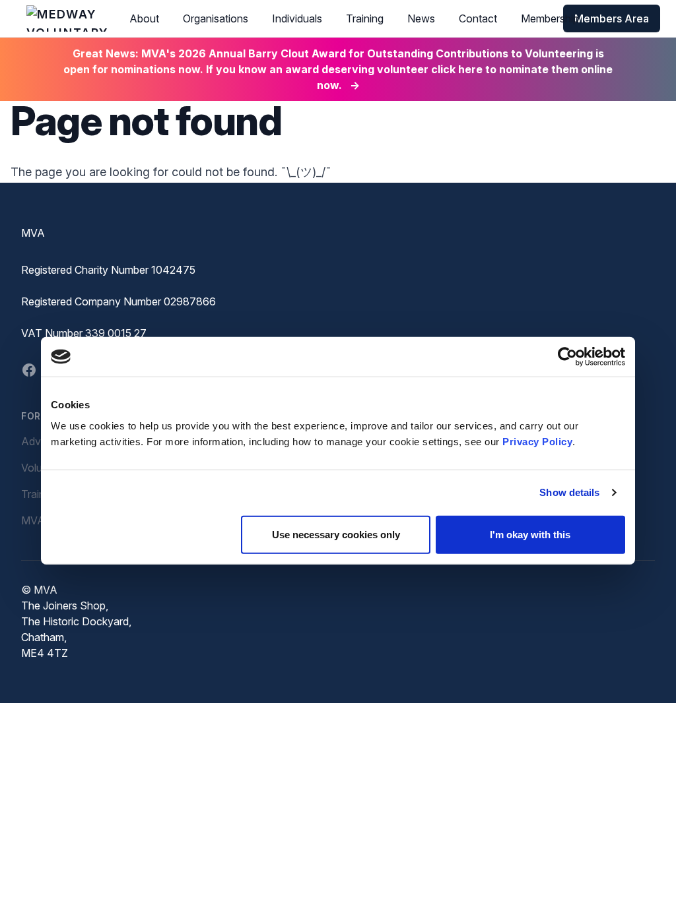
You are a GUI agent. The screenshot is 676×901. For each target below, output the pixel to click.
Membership (550, 18)
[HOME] (67, 18)
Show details (569, 492)
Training (365, 18)
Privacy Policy (537, 441)
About (144, 18)
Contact (478, 18)
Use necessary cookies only (336, 534)
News (421, 18)
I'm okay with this (530, 534)
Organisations (215, 18)
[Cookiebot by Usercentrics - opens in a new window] (567, 357)
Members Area (611, 18)
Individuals (297, 18)
